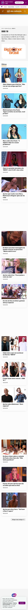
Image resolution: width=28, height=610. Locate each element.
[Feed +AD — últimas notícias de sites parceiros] (2, 7)
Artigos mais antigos (17, 519)
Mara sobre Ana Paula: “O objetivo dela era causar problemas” (11, 142)
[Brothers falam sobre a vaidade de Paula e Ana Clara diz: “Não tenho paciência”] (14, 447)
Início (2, 28)
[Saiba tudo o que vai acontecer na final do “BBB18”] (14, 343)
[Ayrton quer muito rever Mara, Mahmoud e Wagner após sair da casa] (14, 184)
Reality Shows (8, 28)
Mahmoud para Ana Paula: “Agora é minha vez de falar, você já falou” (14, 111)
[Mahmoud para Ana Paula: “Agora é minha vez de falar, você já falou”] (14, 100)
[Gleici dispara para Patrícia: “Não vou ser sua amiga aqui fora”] (14, 75)
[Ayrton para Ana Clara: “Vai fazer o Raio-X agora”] (14, 500)
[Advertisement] (14, 20)
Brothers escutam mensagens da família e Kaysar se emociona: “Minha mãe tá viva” (14, 249)
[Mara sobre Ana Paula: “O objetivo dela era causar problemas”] (14, 131)
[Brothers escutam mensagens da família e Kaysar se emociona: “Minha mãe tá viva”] (14, 238)
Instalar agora (19, 2)
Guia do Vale (23, 6)
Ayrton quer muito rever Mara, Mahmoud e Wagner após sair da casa (14, 195)
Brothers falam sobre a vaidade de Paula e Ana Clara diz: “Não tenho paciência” (13, 458)
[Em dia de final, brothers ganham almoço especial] (14, 291)
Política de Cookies (7, 603)
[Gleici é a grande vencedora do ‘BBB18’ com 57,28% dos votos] (14, 158)
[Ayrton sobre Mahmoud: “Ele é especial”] (14, 394)
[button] (22, 603)
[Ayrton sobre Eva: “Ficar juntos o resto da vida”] (14, 265)
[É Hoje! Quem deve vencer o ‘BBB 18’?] (14, 369)
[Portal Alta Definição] (14, 595)
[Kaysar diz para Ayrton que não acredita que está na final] (14, 474)
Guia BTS (17, 6)
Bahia (5, 6)
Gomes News (11, 6)
